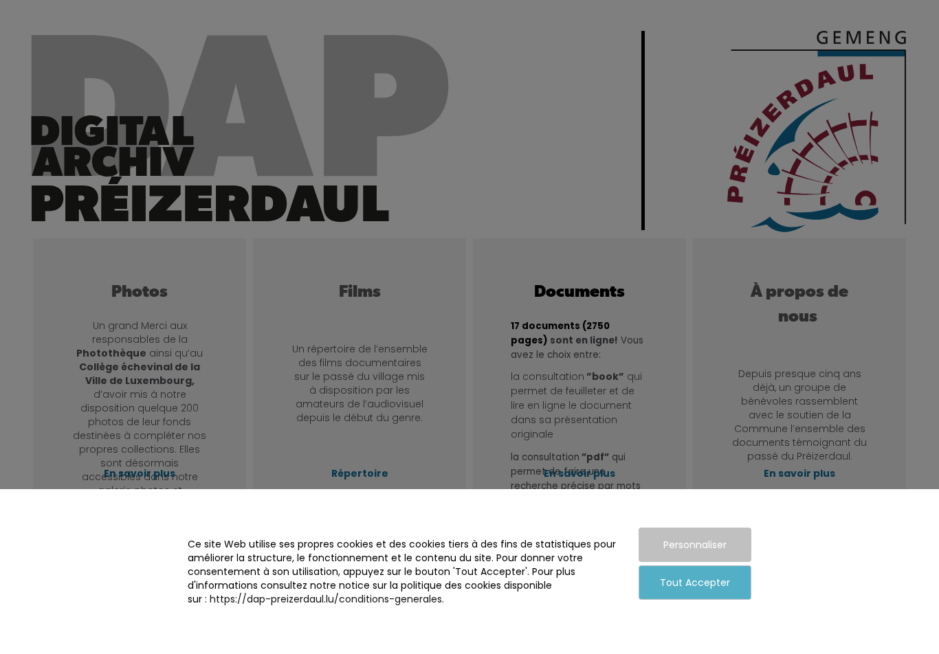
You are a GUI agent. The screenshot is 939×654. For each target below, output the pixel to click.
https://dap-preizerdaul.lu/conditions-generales (326, 599)
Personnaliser (695, 545)
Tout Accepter (695, 582)
